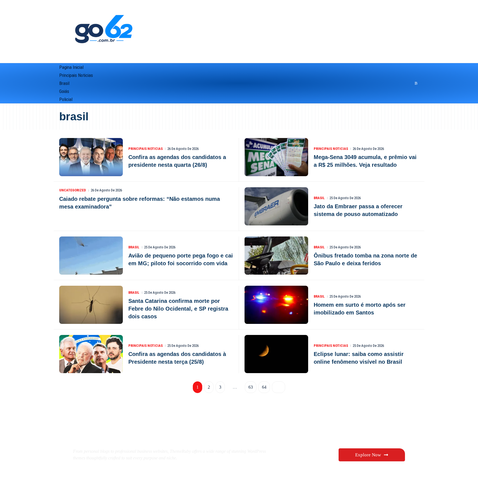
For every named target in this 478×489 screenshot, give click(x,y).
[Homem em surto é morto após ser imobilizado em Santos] (276, 305)
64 (263, 387)
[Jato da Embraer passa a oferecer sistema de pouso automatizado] (276, 206)
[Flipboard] (408, 83)
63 (250, 387)
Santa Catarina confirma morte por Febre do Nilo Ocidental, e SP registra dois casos (178, 308)
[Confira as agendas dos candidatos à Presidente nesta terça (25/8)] (91, 354)
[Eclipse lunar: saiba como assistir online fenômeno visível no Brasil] (276, 354)
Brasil (319, 198)
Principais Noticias (145, 149)
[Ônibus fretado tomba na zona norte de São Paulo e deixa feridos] (276, 255)
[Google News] (394, 83)
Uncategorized (72, 190)
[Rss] (415, 83)
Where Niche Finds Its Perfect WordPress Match (165, 432)
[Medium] (401, 83)
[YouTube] (387, 83)
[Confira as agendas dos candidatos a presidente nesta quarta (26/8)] (91, 157)
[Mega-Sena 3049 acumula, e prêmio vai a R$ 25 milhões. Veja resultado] (276, 157)
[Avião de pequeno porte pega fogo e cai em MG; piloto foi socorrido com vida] (91, 255)
